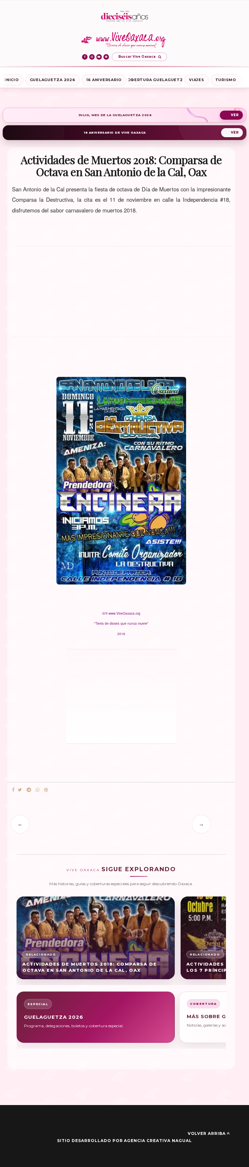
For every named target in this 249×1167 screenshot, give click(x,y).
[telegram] (29, 790)
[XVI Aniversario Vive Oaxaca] (124, 16)
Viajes (196, 80)
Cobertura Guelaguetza (155, 80)
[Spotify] (106, 57)
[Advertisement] (121, 294)
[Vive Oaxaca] (124, 39)
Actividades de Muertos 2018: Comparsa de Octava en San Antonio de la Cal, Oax (89, 967)
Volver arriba (207, 1133)
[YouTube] (99, 57)
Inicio (12, 80)
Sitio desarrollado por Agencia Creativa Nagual (124, 1140)
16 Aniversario (104, 80)
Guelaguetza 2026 (52, 80)
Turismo (225, 80)
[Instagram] (92, 57)
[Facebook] (85, 57)
